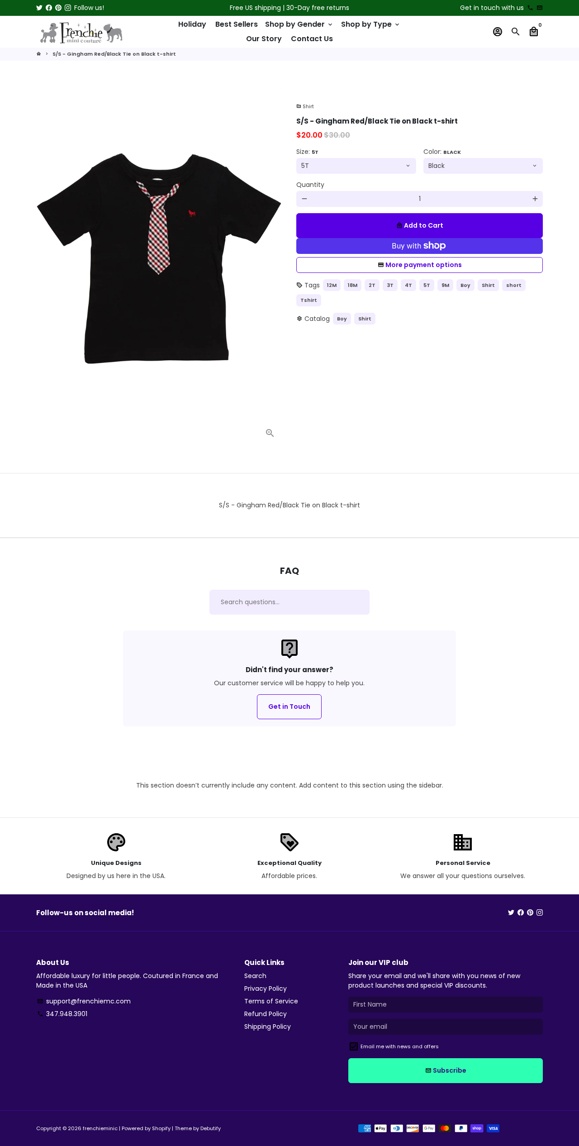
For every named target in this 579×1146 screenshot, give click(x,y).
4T (408, 285)
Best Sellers (236, 24)
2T (372, 285)
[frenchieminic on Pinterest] (58, 7)
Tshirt (308, 300)
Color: (442, 151)
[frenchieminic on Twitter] (39, 7)
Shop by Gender (299, 24)
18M (352, 285)
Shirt (305, 106)
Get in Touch (289, 706)
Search (255, 975)
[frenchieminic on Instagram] (68, 7)
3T (390, 285)
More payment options (423, 264)
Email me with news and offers (400, 1046)
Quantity (310, 184)
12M (332, 285)
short (514, 285)
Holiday (192, 24)
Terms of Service (271, 1001)
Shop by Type (371, 24)
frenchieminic (100, 1128)
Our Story (264, 38)
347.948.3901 (62, 1013)
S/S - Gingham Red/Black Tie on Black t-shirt (114, 53)
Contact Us (312, 38)
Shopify (161, 1128)
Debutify (210, 1128)
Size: (307, 151)
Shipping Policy (267, 1026)
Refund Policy (265, 1013)
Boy (465, 285)
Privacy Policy (265, 988)
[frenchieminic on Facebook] (49, 7)
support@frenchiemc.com (84, 1001)
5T (426, 285)
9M (445, 285)
